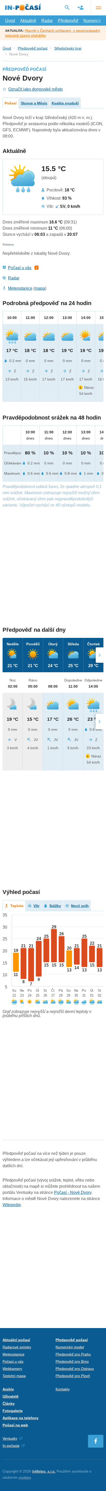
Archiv (8, 1389)
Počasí (10, 103)
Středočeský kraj (67, 48)
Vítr (36, 906)
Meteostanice (20, 288)
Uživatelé (11, 1396)
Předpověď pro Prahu (73, 1354)
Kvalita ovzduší (65, 103)
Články (9, 1403)
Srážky (55, 906)
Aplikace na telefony (21, 1418)
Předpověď (68, 20)
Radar (47, 20)
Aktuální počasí (16, 1340)
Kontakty (63, 1389)
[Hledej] (67, 7)
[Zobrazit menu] (98, 7)
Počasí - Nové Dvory (72, 1192)
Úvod (10, 20)
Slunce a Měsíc (34, 103)
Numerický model (70, 1347)
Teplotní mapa (14, 1376)
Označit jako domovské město (35, 89)
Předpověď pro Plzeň (73, 1376)
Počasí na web (15, 1425)
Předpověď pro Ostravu (75, 1369)
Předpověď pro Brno (72, 1361)
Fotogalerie (13, 1411)
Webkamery (12, 1369)
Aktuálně (28, 20)
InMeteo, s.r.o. (44, 1471)
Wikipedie (12, 1205)
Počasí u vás (19, 268)
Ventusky (10, 1438)
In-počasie (11, 1446)
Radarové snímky (17, 1347)
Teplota (16, 906)
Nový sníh (80, 906)
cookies (25, 1477)
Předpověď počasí (33, 48)
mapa (40, 288)
